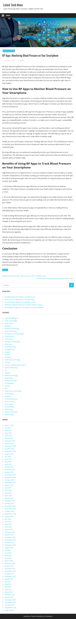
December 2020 (10, 600)
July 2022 (8, 550)
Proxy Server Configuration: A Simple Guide (19, 299)
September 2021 (10, 576)
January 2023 (9, 535)
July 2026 (8, 428)
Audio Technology (11, 321)
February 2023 (10, 532)
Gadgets (7, 352)
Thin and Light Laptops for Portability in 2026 (20, 302)
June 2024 (8, 490)
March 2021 (9, 592)
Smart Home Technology (13, 391)
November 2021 (10, 571)
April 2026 (8, 436)
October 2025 (9, 449)
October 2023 (9, 511)
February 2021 (10, 595)
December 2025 (10, 446)
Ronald (22, 60)
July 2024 (8, 488)
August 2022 (9, 548)
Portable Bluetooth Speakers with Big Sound (20, 297)
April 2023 (8, 527)
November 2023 (10, 509)
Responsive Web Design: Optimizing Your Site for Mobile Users (24, 276)
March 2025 (9, 467)
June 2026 (8, 430)
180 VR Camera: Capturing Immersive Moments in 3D (54, 278)
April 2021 (8, 589)
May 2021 (8, 587)
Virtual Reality (9, 407)
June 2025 (8, 459)
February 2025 (10, 470)
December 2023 (10, 506)
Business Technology (12, 328)
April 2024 (8, 496)
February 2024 (10, 501)
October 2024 (9, 480)
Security (7, 386)
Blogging (8, 326)
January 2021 (9, 597)
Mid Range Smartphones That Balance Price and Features (24, 307)
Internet (7, 362)
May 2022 (8, 555)
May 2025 (8, 462)
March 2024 (9, 498)
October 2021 (9, 574)
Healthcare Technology (12, 360)
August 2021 (9, 579)
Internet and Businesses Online (15, 365)
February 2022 (10, 563)
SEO (6, 388)
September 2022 (10, 545)
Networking (9, 378)
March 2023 (9, 529)
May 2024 (8, 493)
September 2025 (10, 451)
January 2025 (9, 472)
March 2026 (9, 438)
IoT (6, 370)
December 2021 (10, 569)
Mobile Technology (8, 51)
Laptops (7, 373)
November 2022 (10, 540)
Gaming (7, 355)
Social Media (9, 394)
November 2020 (10, 602)
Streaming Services (11, 399)
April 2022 (8, 558)
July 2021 (8, 582)
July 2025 (8, 457)
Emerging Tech (10, 349)
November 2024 (10, 477)
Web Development (11, 412)
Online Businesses (11, 381)
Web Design (9, 409)
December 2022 (10, 537)
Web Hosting (9, 415)
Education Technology (12, 342)
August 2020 (9, 610)
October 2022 (9, 542)
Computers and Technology (14, 334)
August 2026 (9, 425)
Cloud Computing (11, 331)
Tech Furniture (10, 401)
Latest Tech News (13, 4)
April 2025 (8, 464)
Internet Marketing (11, 368)
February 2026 (10, 441)
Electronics (8, 344)
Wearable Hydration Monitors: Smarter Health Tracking (23, 305)
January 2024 (9, 503)
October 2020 (9, 605)
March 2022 (9, 561)
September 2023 (10, 514)
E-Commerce (9, 339)
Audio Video (9, 323)
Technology (9, 404)
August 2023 (9, 516)
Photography (9, 383)
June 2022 (8, 553)
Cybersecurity (9, 336)
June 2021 (8, 584)
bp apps (5, 270)
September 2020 (10, 608)
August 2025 (9, 454)
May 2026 (8, 433)
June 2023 (8, 522)
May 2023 (8, 524)
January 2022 (9, 566)
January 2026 (9, 443)
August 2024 (9, 485)
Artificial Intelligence (12, 318)
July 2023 (8, 519)
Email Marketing (10, 347)
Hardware (8, 357)
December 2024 (10, 475)
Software (8, 396)
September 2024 (10, 483)
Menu (8, 15)
